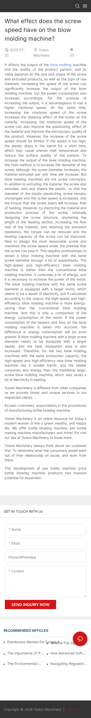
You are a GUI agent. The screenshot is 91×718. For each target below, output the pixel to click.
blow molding (61, 65)
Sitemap (73, 709)
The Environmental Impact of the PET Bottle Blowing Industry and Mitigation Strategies (25, 663)
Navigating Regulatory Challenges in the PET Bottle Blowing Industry (68, 663)
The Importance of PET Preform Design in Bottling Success (25, 653)
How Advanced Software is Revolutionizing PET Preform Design (68, 653)
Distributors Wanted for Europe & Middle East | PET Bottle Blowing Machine (36, 642)
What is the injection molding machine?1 (68, 643)
